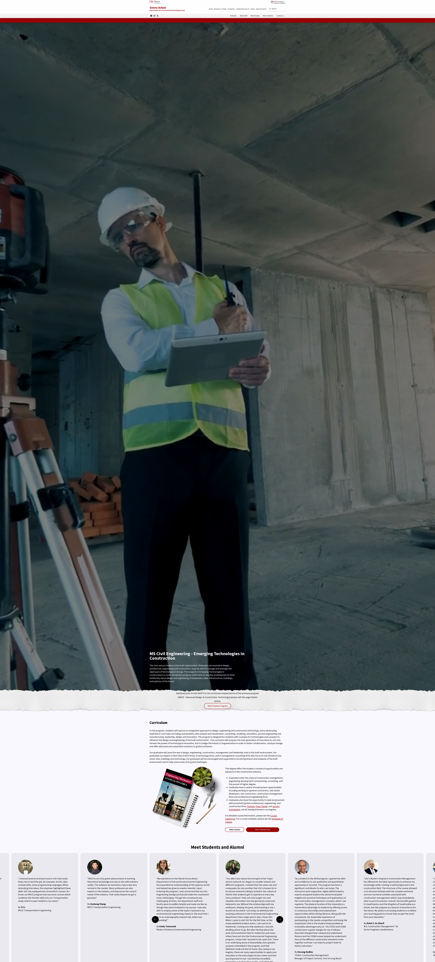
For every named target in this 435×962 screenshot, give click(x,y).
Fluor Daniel (261, 806)
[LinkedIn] (151, 15)
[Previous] (155, 919)
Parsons (251, 806)
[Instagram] (154, 15)
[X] (157, 15)
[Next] (279, 919)
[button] (211, 9)
